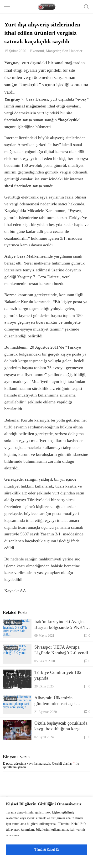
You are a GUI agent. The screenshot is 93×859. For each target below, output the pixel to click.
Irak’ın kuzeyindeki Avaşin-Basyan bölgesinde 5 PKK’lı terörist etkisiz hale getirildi (60, 624)
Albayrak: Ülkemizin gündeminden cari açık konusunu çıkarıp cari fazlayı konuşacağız (60, 701)
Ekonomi (37, 51)
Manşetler (53, 51)
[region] (46, 828)
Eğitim (9, 724)
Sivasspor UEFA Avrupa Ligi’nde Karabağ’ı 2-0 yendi (61, 650)
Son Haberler (72, 51)
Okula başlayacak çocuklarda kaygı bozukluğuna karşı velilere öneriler (60, 726)
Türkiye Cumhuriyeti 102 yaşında (58, 675)
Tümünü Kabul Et (46, 849)
